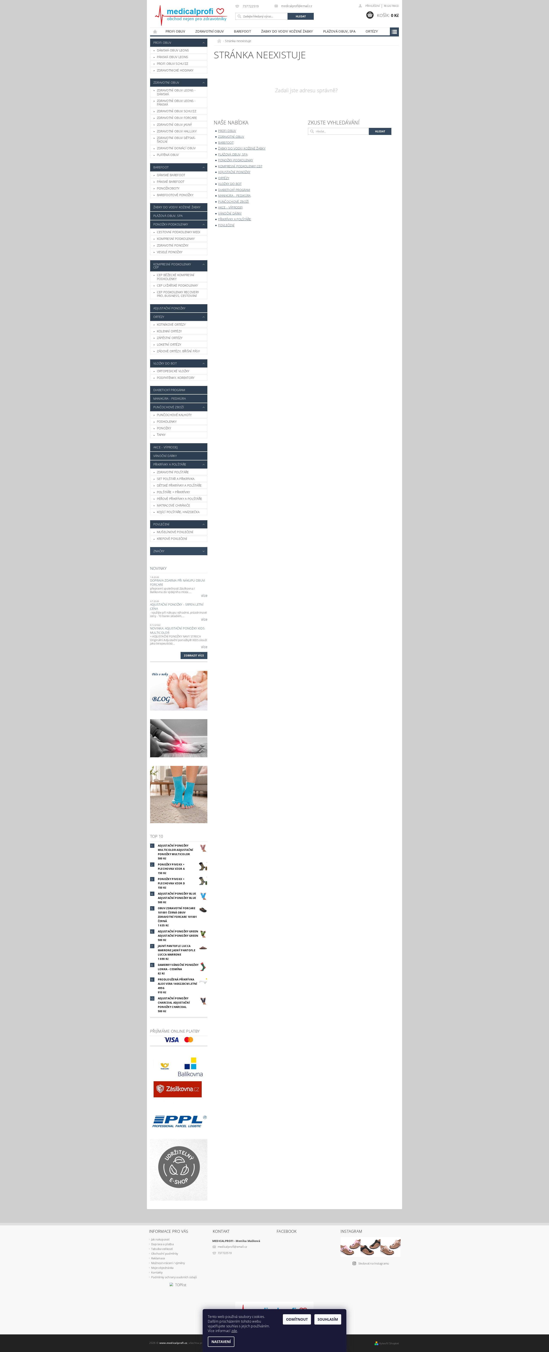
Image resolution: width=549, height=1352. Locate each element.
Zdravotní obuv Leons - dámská (176, 92)
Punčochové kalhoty (174, 415)
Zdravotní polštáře (173, 472)
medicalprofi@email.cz (232, 1247)
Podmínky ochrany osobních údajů (174, 1277)
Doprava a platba (162, 1244)
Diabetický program (169, 390)
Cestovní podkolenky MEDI (179, 232)
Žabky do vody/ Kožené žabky (287, 31)
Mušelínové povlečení (175, 532)
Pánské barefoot (170, 182)
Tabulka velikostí (162, 1249)
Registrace (391, 6)
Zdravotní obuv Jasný (174, 124)
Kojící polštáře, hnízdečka (178, 512)
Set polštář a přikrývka (175, 479)
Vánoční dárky (165, 456)
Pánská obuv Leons (172, 57)
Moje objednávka (162, 1268)
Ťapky (161, 435)
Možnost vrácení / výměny (168, 1263)
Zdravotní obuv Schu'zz (176, 111)
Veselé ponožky (169, 252)
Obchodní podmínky (164, 1253)
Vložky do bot (165, 363)
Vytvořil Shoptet (389, 1343)
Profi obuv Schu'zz (172, 64)
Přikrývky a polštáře (169, 464)
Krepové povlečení (172, 539)
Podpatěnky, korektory (176, 378)
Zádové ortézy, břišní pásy (178, 351)
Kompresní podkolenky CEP (172, 265)
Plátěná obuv (168, 155)
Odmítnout (297, 1319)
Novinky (158, 568)
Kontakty (157, 1272)
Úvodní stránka (155, 31)
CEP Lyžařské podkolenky (177, 285)
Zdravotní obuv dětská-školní (176, 140)
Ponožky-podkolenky (170, 224)
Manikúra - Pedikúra (169, 398)
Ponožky (164, 428)
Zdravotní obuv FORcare (177, 118)
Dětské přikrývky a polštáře (179, 485)
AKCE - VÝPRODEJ (165, 447)
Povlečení (161, 524)
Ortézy (372, 31)
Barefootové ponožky (175, 195)
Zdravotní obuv (209, 31)
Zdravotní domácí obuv (176, 148)
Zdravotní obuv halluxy (176, 131)
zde (234, 1330)
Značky (158, 551)
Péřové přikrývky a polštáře (179, 499)
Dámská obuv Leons (173, 50)
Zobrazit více (194, 655)
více (204, 595)
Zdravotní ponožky (172, 245)
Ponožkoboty (168, 188)
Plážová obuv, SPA (339, 31)
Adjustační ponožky (169, 308)
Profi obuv (175, 31)
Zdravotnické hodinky (175, 70)
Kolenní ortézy (169, 331)
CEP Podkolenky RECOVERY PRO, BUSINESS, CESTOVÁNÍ (178, 294)
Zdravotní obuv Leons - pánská (176, 103)
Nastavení (221, 1341)
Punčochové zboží (168, 407)
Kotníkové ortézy (171, 324)
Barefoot (242, 31)
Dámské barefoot (171, 175)
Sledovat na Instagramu (373, 1263)
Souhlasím (328, 1319)
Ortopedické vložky (173, 371)
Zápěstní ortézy (169, 338)
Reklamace (158, 1258)
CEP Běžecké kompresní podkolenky (176, 277)
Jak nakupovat (160, 1239)
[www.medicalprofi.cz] (191, 15)
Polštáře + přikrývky (173, 492)
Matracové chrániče (173, 505)
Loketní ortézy (169, 344)
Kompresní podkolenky (176, 239)
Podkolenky (166, 421)
